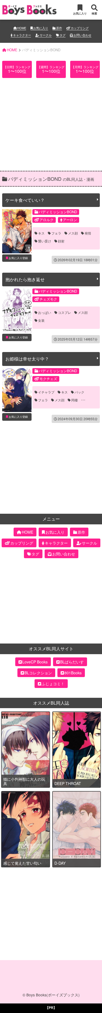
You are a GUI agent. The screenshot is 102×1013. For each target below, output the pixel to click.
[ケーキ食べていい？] (17, 231)
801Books (73, 672)
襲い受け (44, 241)
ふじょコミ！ (53, 683)
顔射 (61, 241)
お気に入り (40, 28)
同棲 (74, 400)
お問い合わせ (82, 35)
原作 (59, 28)
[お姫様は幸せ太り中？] (17, 390)
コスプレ (64, 312)
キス (41, 233)
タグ (63, 35)
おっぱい (44, 312)
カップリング (80, 28)
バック (79, 392)
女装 (41, 320)
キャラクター (22, 35)
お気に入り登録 (18, 258)
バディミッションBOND (58, 211)
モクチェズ (48, 378)
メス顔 (73, 233)
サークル (46, 35)
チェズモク (48, 299)
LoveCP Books (35, 662)
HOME (21, 28)
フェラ (56, 233)
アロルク (46, 219)
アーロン (70, 219)
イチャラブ (46, 392)
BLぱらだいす (72, 662)
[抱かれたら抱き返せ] (17, 310)
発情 (88, 233)
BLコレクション (38, 672)
